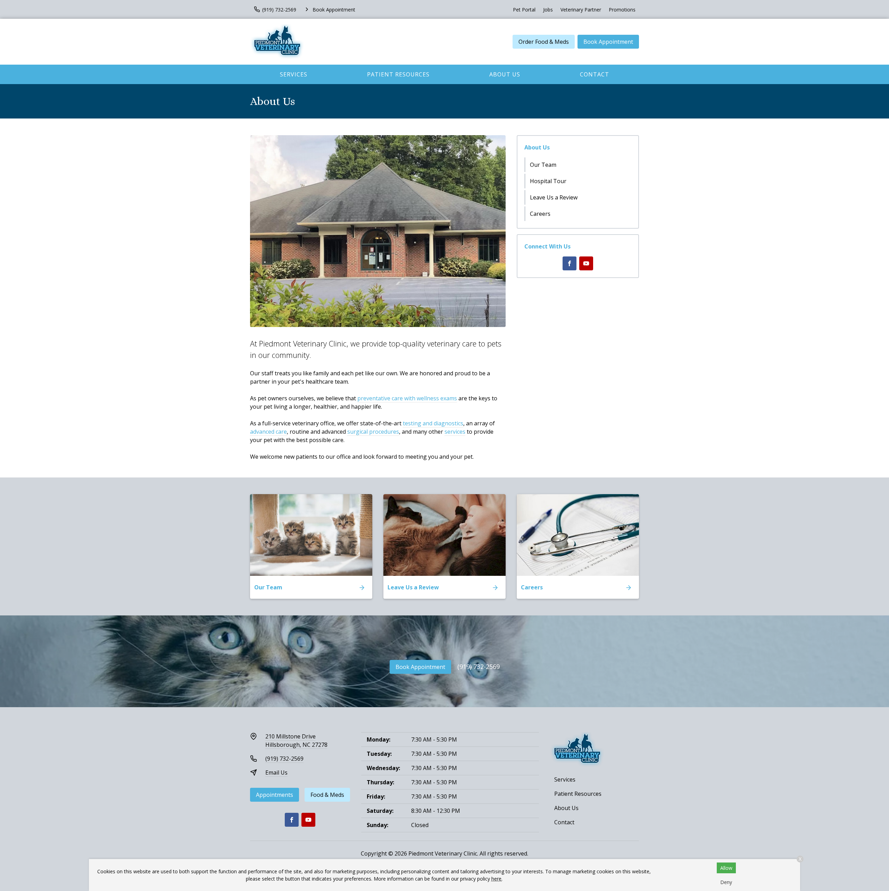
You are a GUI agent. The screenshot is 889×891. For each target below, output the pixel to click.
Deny (726, 882)
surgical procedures (373, 431)
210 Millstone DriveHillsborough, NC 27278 (296, 741)
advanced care (268, 431)
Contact (594, 74)
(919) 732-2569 (478, 666)
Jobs (548, 9)
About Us (504, 74)
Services (293, 74)
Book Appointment (608, 42)
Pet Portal (524, 9)
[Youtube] (586, 263)
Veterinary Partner (580, 9)
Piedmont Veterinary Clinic (442, 853)
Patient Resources (398, 74)
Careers (540, 214)
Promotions (622, 9)
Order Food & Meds (543, 42)
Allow (726, 868)
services (454, 431)
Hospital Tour (548, 181)
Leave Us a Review (554, 197)
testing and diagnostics (433, 423)
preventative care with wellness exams (407, 398)
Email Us (276, 772)
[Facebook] (569, 263)
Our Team (543, 165)
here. (496, 878)
